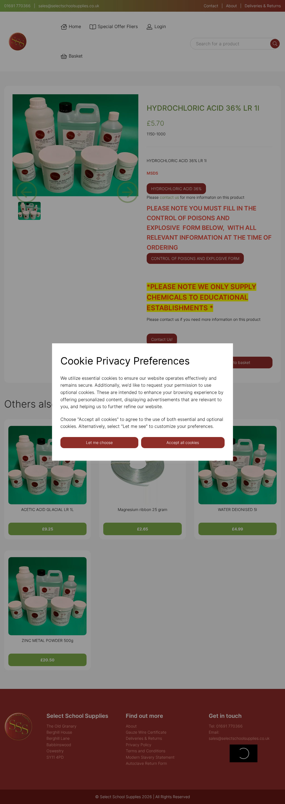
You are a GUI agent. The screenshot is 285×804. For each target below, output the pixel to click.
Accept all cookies (182, 442)
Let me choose (99, 442)
